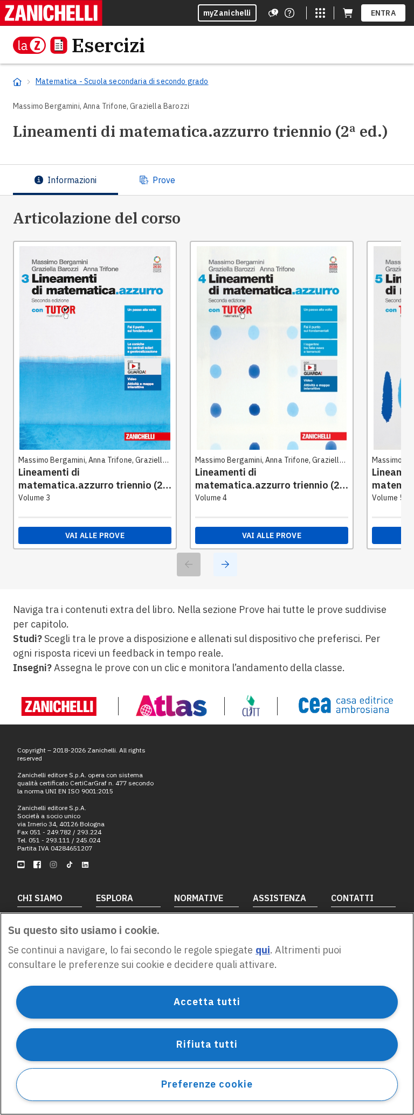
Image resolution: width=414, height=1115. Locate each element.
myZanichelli (227, 13)
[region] (207, 1013)
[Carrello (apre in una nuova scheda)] (348, 13)
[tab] (65, 180)
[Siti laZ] (320, 13)
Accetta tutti (207, 1001)
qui (263, 950)
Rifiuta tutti (207, 1044)
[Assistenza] (273, 12)
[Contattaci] (289, 12)
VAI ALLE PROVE (95, 535)
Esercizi (108, 45)
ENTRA (383, 13)
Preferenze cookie (206, 1084)
